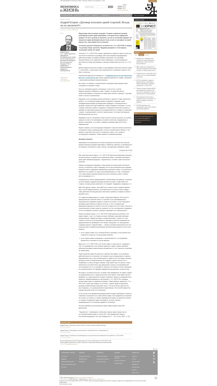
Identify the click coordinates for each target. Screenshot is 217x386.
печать (76, 29)
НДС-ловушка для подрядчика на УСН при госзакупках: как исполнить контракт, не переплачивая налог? (146, 68)
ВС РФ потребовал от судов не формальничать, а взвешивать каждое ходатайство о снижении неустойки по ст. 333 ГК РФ (145, 83)
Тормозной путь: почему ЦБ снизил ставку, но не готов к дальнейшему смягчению (146, 75)
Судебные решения (71, 344)
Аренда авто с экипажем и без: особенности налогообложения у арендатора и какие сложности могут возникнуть (145, 61)
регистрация (141, 15)
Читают (137, 52)
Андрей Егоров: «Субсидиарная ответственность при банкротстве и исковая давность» (84, 330)
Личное (94, 15)
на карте (93, 379)
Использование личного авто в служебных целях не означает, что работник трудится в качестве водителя (146, 99)
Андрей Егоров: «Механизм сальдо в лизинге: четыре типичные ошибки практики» (83, 325)
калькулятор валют (123, 10)
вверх (156, 349)
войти (135, 15)
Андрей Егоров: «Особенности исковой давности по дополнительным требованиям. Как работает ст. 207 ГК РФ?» (92, 335)
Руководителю (66, 15)
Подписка (105, 15)
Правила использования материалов (83, 377)
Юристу (87, 15)
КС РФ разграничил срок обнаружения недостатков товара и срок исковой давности (146, 107)
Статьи (69, 29)
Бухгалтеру (78, 15)
